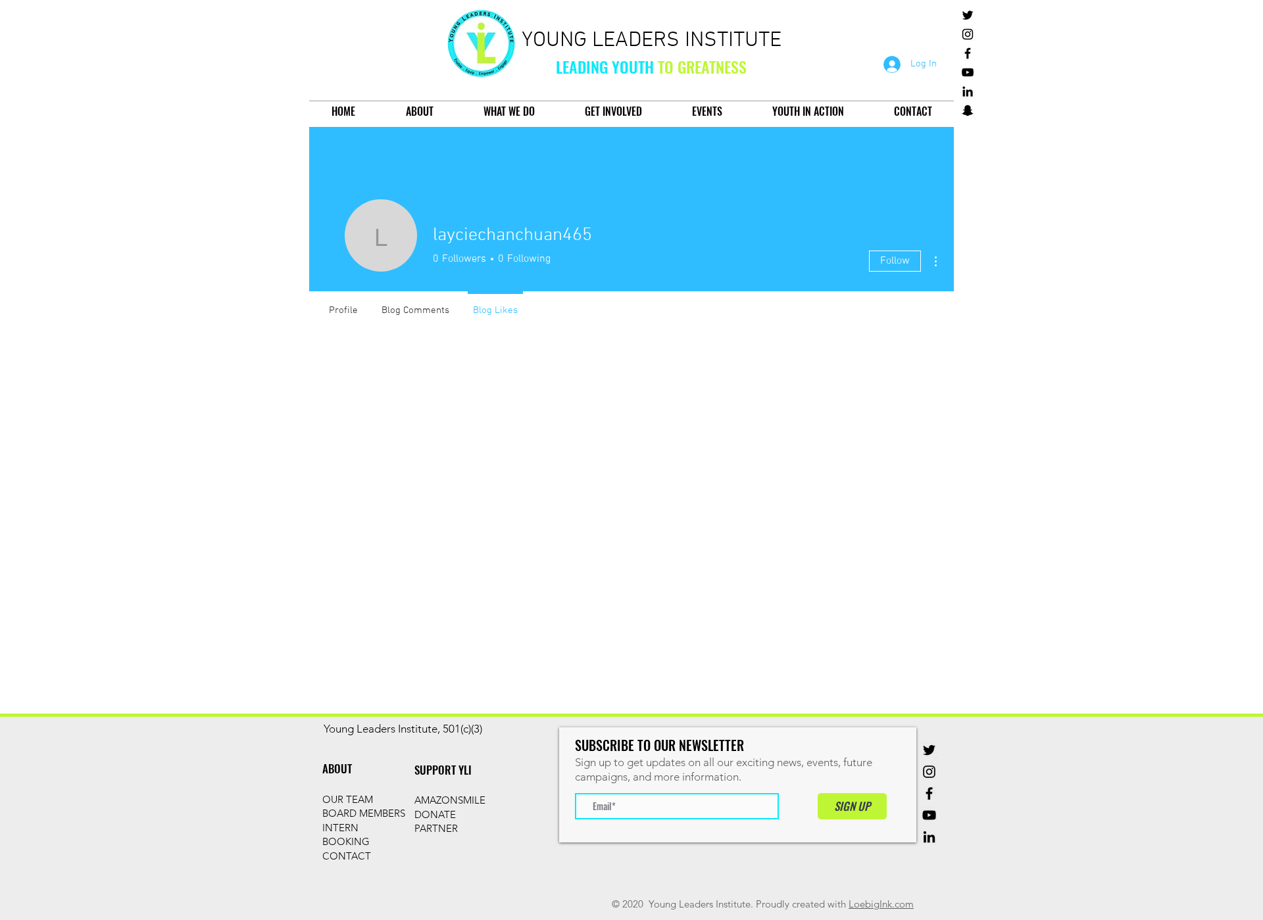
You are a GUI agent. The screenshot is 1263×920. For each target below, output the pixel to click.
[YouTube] (967, 72)
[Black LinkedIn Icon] (967, 91)
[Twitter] (967, 15)
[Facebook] (967, 53)
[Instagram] (967, 34)
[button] (419, 111)
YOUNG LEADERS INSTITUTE (651, 41)
